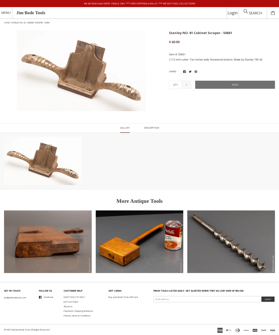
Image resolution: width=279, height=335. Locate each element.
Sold (235, 84)
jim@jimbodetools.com (15, 297)
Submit (268, 299)
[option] (81, 70)
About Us (68, 306)
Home (7, 22)
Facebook (48, 297)
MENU (6, 12)
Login (232, 12)
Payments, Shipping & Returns (78, 311)
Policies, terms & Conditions (77, 315)
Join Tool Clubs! (71, 301)
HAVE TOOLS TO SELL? (74, 297)
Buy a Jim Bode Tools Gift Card (123, 297)
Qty (175, 84)
